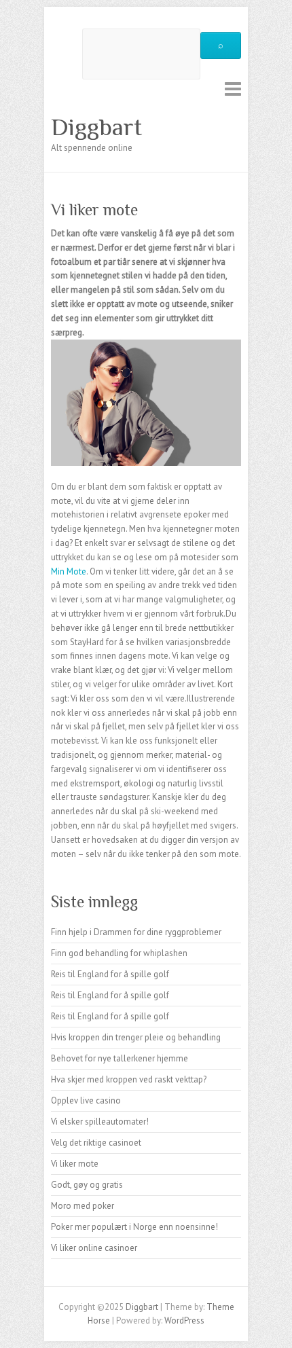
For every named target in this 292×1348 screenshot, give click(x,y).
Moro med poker (82, 1206)
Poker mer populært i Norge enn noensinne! (134, 1227)
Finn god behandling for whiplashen (119, 953)
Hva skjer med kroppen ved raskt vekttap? (128, 1079)
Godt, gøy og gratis (87, 1184)
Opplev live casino (86, 1100)
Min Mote (68, 571)
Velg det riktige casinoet (96, 1142)
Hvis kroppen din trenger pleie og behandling (136, 1037)
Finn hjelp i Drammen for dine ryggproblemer (136, 932)
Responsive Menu (233, 88)
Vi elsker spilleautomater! (100, 1121)
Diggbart (96, 127)
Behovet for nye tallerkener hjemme (119, 1058)
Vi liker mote (74, 1163)
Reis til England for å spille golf (110, 974)
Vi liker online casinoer (94, 1248)
